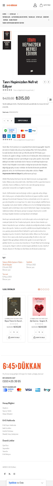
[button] (5, 5)
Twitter (9, 136)
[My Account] (35, 5)
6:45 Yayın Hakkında (9, 425)
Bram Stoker (19, 318)
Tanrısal (5, 274)
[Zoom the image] (22, 363)
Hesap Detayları (8, 414)
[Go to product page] (14, 306)
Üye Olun (5, 445)
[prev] (45, 82)
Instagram (14, 474)
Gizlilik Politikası (8, 431)
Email (23, 136)
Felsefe (46, 318)
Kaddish (29, 262)
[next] (48, 82)
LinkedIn (14, 136)
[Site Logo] (12, 5)
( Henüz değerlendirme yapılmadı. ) (23, 90)
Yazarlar (5, 451)
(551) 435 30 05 (12, 381)
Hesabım (5, 408)
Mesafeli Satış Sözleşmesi (10, 434)
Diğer (43, 318)
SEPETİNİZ (46, 5)
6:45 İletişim (7, 454)
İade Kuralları (7, 428)
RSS (9, 474)
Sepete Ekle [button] (15, 337)
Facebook (4, 136)
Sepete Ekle (23, 120)
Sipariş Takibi (7, 411)
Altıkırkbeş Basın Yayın (10, 318)
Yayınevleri (6, 448)
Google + (18, 136)
